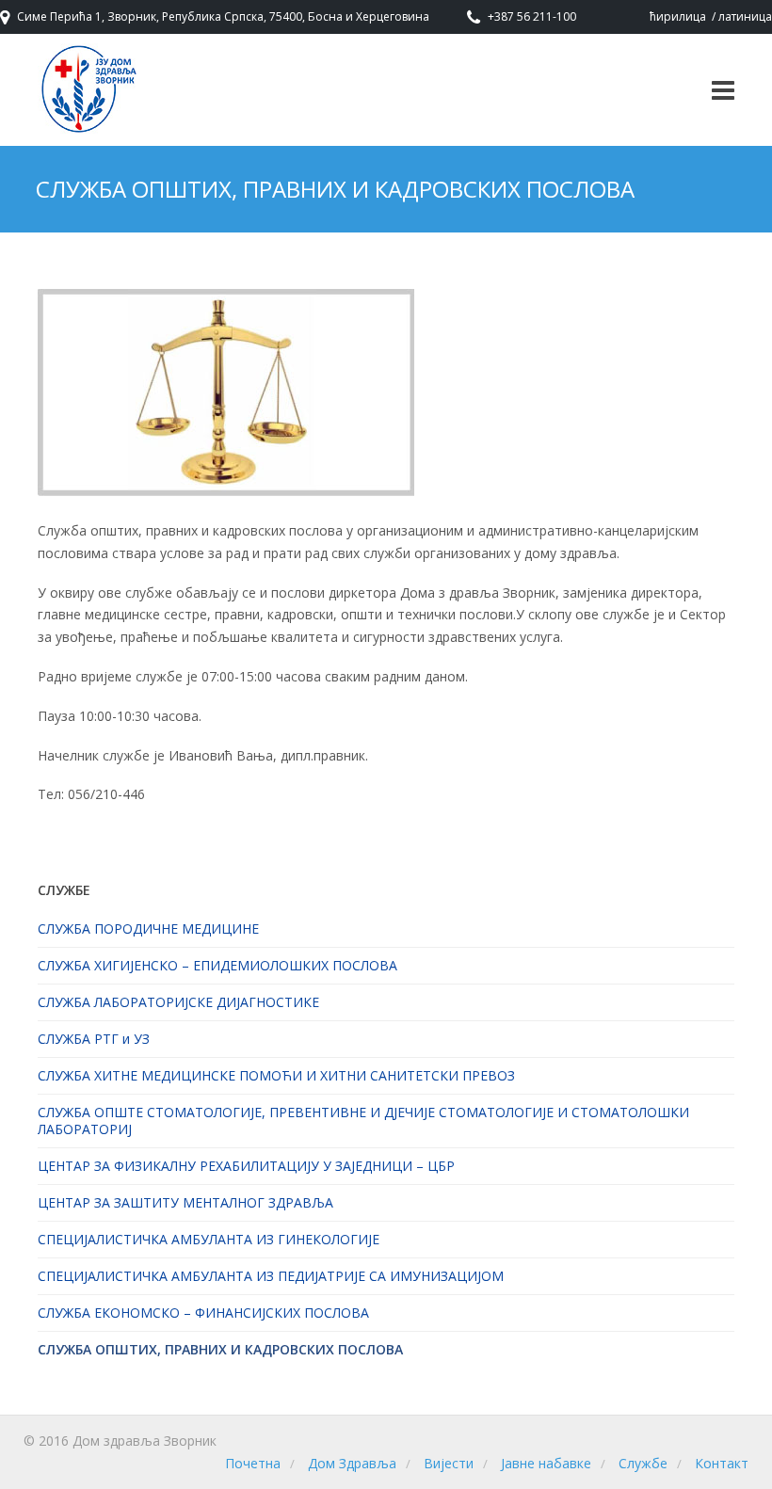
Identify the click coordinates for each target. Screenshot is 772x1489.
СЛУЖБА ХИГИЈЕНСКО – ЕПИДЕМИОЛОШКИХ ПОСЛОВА (217, 965)
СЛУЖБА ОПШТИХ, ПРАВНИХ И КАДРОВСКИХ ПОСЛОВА (220, 1349)
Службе (643, 1463)
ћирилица (678, 16)
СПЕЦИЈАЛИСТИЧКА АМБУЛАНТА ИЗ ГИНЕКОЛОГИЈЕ (208, 1239)
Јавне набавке (546, 1463)
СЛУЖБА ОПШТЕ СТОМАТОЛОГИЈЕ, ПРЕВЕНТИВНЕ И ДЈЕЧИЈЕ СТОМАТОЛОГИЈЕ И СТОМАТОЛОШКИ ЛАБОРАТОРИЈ (363, 1120)
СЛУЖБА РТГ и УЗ (94, 1039)
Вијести (449, 1463)
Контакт (721, 1463)
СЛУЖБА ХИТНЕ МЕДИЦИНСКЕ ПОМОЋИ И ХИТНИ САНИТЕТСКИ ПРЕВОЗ (276, 1075)
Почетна (253, 1463)
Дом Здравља (352, 1463)
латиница (745, 16)
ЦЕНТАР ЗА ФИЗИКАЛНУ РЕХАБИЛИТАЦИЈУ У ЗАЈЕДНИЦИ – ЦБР (246, 1166)
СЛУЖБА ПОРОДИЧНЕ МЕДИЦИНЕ (148, 928)
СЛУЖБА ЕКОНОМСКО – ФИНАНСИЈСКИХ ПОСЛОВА (203, 1312)
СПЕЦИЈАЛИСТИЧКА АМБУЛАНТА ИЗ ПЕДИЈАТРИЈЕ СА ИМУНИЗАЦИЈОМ (271, 1276)
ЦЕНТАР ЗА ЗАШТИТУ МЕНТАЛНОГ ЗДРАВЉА (185, 1202)
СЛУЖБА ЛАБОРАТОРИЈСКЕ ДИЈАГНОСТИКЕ (178, 1002)
